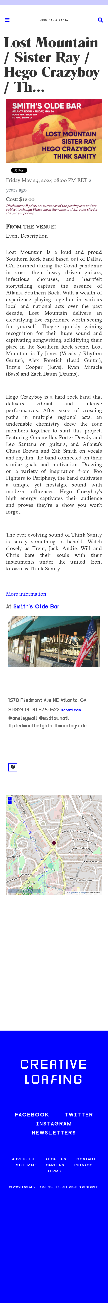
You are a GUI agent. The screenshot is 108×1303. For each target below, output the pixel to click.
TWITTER (79, 1115)
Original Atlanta (54, 20)
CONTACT (86, 1159)
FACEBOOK (32, 1115)
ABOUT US (55, 1159)
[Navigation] (5, 20)
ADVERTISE (23, 1159)
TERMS (54, 1171)
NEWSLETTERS (54, 1133)
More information (26, 593)
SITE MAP (26, 1165)
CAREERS (55, 1165)
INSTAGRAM (54, 1124)
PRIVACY (83, 1165)
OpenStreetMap (77, 893)
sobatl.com (71, 710)
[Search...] (100, 20)
